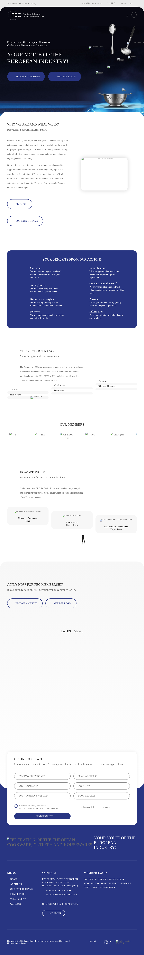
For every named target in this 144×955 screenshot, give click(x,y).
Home (13, 879)
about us (21, 204)
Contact (15, 904)
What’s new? (18, 899)
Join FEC (111, 3)
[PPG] (92, 440)
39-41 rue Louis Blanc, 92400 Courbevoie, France (61, 892)
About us (16, 884)
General (15, 687)
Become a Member (27, 76)
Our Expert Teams (21, 889)
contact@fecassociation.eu (91, 3)
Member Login (126, 3)
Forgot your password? (97, 912)
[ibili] (42, 440)
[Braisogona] (118, 440)
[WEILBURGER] (67, 440)
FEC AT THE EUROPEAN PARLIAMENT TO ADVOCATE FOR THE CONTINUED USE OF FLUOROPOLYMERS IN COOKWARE (115, 679)
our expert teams (26, 221)
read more (20, 717)
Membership (17, 894)
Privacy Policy (36, 805)
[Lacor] (16, 440)
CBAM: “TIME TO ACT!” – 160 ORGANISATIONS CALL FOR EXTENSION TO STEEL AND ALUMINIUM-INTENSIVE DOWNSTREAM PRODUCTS (70, 679)
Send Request (44, 816)
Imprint (92, 941)
